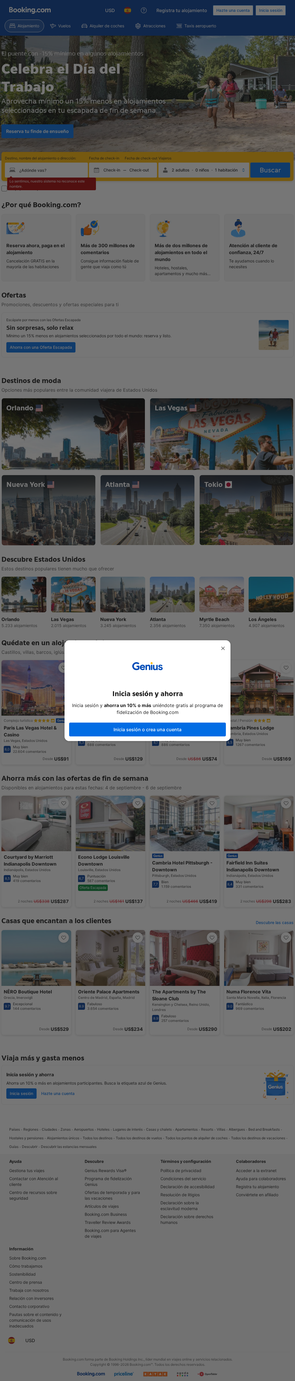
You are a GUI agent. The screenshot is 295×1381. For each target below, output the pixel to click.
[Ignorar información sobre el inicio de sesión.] (223, 648)
